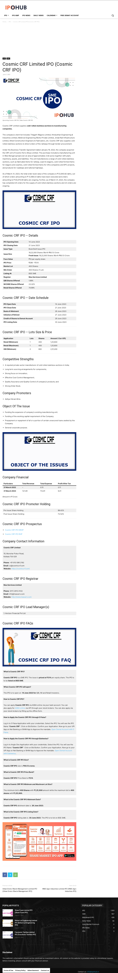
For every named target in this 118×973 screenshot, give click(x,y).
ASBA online (20, 708)
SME (8, 58)
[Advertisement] (59, 40)
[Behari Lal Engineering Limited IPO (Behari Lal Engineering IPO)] (8, 923)
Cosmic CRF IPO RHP (13, 534)
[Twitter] (10, 874)
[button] (112, 15)
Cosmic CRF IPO (14, 579)
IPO (10, 22)
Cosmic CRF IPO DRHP (14, 530)
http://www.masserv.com (22, 597)
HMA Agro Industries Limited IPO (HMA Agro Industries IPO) (59, 890)
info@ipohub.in (93, 972)
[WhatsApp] (15, 874)
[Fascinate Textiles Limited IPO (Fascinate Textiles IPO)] (8, 934)
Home (4, 22)
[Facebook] (5, 874)
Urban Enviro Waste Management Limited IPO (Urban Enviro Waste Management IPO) (20, 890)
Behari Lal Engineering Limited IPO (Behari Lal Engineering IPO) (26, 923)
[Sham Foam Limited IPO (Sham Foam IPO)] (8, 912)
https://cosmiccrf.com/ (21, 569)
